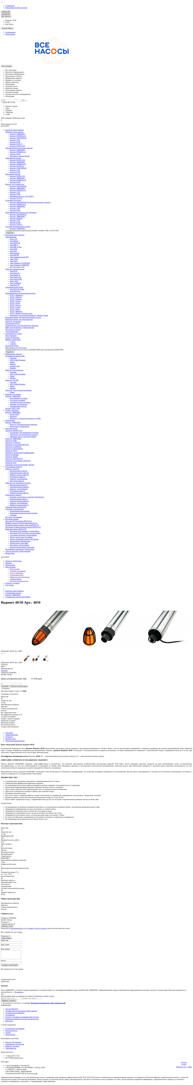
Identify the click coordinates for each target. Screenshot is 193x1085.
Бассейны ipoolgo (12, 519)
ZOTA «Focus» (15, 305)
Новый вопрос (6, 938)
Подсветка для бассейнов (19, 545)
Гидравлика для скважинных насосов (24, 433)
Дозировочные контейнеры (15, 507)
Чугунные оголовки (17, 400)
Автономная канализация (19, 511)
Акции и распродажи (13, 561)
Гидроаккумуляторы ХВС (15, 356)
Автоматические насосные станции (19, 148)
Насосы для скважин (13, 1042)
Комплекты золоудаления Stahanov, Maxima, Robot (29, 315)
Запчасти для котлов (13, 321)
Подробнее (10, 233)
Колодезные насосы (12, 174)
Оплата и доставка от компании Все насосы (22, 1017)
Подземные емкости (17, 477)
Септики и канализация (14, 509)
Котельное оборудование (14, 235)
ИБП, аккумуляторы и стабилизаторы (19, 327)
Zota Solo (13, 251)
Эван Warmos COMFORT (19, 265)
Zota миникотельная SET (19, 257)
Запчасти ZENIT (11, 457)
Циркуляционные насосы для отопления (20, 212)
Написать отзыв (7, 926)
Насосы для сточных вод (14, 184)
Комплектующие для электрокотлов (19, 319)
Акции (8, 1033)
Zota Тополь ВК (16, 279)
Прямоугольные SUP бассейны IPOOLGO (21, 523)
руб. (6, 16)
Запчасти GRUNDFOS (14, 459)
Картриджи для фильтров (19, 426)
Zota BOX (13, 271)
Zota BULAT (14, 285)
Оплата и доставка (12, 583)
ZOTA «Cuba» (15, 307)
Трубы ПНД (14, 414)
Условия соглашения (17, 571)
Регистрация (10, 34)
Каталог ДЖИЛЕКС (17, 134)
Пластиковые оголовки (19, 398)
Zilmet (12, 362)
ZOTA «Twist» (15, 301)
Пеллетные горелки (12, 329)
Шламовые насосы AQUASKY (22, 196)
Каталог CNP (15, 140)
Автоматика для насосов (14, 1044)
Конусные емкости (17, 481)
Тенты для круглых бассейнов (21, 537)
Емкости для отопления (14, 370)
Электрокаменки (11, 332)
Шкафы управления (13, 340)
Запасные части (11, 428)
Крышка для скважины (18, 404)
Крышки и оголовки (13, 394)
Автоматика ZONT (12, 323)
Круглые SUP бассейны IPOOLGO (18, 521)
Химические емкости (13, 495)
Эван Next (14, 261)
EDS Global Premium (17, 360)
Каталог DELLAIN (12, 408)
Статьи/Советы (15, 579)
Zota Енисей (14, 273)
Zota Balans (14, 241)
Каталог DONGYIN (17, 146)
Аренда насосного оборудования (17, 551)
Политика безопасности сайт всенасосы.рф (21, 1019)
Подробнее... (19, 992)
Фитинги (13, 416)
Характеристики (11, 735)
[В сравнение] (4, 653)
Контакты (9, 1021)
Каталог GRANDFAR (18, 138)
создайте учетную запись (36, 928)
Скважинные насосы (13, 158)
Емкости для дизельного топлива (18, 483)
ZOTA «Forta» (15, 303)
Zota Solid (13, 249)
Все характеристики (8, 713)
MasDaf (13, 364)
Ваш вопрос (5, 949)
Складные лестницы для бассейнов (23, 535)
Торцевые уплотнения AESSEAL (18, 461)
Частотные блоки (12, 346)
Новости (8, 563)
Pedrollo (13, 368)
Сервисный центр (17, 575)
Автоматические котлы (14, 287)
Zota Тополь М (15, 277)
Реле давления (10, 336)
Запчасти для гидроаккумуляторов (18, 390)
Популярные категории (10, 1038)
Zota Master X (15, 275)
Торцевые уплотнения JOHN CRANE (19, 465)
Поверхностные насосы (14, 132)
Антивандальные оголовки (20, 402)
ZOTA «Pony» (15, 309)
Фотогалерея (10, 565)
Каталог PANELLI (17, 166)
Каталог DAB (15, 142)
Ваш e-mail (5, 945)
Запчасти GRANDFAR (14, 449)
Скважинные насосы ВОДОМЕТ (18, 597)
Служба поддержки (8, 1025)
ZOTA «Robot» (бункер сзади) (21, 313)
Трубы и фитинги (12, 410)
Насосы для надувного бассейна (22, 547)
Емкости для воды (12, 469)
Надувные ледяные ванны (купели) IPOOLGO (23, 527)
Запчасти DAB (11, 441)
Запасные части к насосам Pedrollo (23, 437)
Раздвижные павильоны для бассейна (19, 549)
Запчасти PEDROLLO (13, 430)
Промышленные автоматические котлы (20, 293)
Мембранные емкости (13, 354)
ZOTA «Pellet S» (16, 297)
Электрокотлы (10, 237)
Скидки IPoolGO (11, 1009)
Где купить (9, 585)
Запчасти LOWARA (13, 443)
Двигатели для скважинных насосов (24, 435)
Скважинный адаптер (18, 406)
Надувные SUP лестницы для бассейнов (25, 533)
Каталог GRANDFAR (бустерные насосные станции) (30, 202)
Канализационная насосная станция (23, 513)
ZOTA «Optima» (16, 299)
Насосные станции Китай (19, 156)
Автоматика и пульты (13, 334)
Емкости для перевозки (19, 479)
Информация (6, 1005)
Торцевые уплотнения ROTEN (17, 445)
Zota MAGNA (15, 291)
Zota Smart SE (15, 243)
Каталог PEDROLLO (18, 136)
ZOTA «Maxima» (16, 311)
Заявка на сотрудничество (20, 577)
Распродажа (9, 553)
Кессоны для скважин (13, 517)
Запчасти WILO (11, 451)
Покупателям (10, 567)
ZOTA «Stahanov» (16, 295)
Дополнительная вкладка (15, 741)
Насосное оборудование (14, 130)
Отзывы (9, 737)
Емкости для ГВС (12, 380)
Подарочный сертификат (14, 1029)
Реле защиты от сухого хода (15, 348)
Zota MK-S (14, 245)
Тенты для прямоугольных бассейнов (24, 539)
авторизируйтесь (17, 928)
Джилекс (13, 358)
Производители (11, 1031)
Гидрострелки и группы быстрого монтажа (21, 325)
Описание (9, 733)
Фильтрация (10, 420)
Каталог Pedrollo (16, 218)
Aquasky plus (15, 366)
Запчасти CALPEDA (13, 447)
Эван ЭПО (14, 259)
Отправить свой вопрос (10, 965)
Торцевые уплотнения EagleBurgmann (19, 453)
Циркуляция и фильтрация (20, 541)
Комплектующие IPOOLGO (16, 529)
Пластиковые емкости (13, 467)
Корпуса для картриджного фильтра (23, 424)
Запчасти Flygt (10, 463)
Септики (13, 515)
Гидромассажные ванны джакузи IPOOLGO (22, 525)
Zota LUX (13, 239)
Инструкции (14, 569)
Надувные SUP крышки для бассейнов (24, 531)
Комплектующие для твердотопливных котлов (23, 317)
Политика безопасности (19, 581)
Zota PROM (14, 255)
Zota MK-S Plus (15, 247)
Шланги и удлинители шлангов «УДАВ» (25, 418)
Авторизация (10, 32)
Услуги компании (16, 573)
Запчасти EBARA (12, 455)
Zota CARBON (15, 283)
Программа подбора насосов (16, 8)
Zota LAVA (14, 281)
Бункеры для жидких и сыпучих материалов (27, 497)
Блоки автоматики (12, 338)
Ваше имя (4, 940)
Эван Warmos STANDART (20, 263)
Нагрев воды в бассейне (19, 543)
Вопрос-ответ (10, 739)
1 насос (12, 342)
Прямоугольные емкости (19, 475)
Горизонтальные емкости (19, 473)
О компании (10, 6)
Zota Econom (14, 253)
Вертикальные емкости (18, 471)
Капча (3, 961)
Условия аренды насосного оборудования (21, 1011)
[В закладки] (2, 653)
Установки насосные (13, 200)
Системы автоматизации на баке (17, 226)
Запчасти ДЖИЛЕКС (13, 439)
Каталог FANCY (16, 144)
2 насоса (13, 344)
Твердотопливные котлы (14, 269)
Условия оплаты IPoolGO (15, 1013)
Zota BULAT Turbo (17, 289)
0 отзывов (5, 688)
